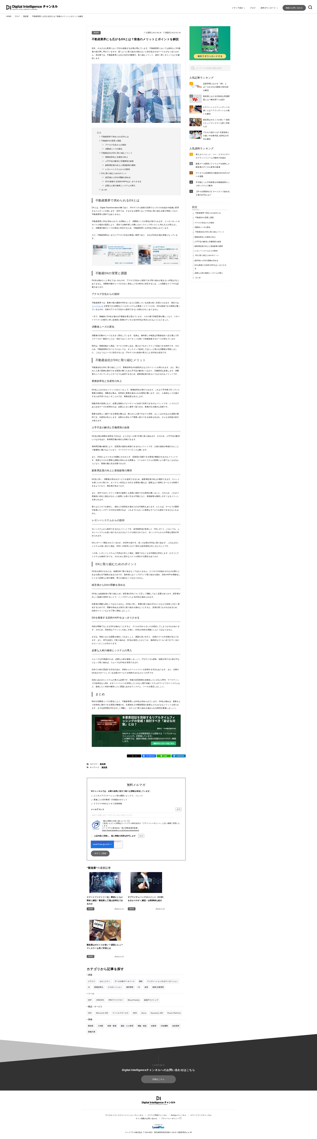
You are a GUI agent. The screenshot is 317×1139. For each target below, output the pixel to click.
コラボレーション (115, 987)
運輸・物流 (142, 1026)
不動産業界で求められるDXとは (115, 137)
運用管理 (129, 987)
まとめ (104, 190)
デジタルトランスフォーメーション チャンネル (124, 1115)
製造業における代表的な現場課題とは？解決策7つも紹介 (216, 98)
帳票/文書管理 (158, 987)
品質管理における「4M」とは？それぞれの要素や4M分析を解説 (215, 87)
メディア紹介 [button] (238, 8)
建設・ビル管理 (127, 1026)
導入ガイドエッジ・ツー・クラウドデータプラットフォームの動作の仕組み (213, 156)
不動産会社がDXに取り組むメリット (116, 153)
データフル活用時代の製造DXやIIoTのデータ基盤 (213, 174)
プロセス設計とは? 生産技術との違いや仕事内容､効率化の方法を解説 (216, 135)
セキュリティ (105, 981)
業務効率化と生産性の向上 (116, 157)
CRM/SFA (100, 1000)
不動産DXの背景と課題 (111, 141)
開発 (141, 981)
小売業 (100, 1026)
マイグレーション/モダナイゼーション (162, 981)
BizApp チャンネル (178, 1115)
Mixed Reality (134, 1000)
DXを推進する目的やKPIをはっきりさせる (123, 181)
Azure (143, 1013)
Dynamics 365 (157, 1013)
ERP (90, 1000)
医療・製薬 (111, 1026)
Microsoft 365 (102, 1013)
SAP (90, 1013)
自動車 (153, 1026)
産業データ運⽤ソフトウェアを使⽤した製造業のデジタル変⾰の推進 (213, 165)
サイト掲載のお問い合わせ (146, 1118)
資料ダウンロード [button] (268, 8)
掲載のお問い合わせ (294, 8)
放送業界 (175, 1026)
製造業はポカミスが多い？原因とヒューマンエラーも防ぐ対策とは (216, 123)
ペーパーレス (98, 306)
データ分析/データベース (125, 981)
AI (89, 987)
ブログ (253, 8)
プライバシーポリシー (170, 1118)
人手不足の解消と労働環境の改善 (119, 161)
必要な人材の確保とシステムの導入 (120, 185)
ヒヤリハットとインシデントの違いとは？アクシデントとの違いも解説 (216, 110)
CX (139, 987)
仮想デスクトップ (151, 1000)
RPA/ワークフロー (116, 1000)
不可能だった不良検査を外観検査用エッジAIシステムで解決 (213, 184)
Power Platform (174, 1013)
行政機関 (164, 1026)
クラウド (91, 981)
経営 (146, 987)
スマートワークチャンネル (201, 1115)
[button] (310, 7)
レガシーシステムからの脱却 (117, 169)
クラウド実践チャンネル (157, 1115)
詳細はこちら (158, 1079)
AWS (135, 1013)
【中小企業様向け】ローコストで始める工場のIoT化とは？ (213, 193)
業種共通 (91, 1032)
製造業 (96, 32)
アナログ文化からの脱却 (115, 145)
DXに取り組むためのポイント (114, 173)
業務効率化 (98, 987)
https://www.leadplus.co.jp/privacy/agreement (120, 830)
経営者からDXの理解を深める (118, 177)
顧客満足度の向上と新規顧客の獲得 (120, 165)
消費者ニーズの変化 (113, 149)
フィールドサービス (120, 1013)
